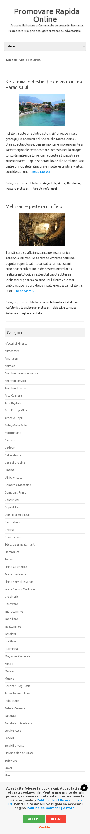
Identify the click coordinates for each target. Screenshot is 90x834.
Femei (9, 559)
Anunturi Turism (15, 388)
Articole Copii (14, 418)
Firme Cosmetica (16, 566)
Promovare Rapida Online (47, 15)
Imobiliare (11, 618)
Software (11, 760)
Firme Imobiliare (15, 574)
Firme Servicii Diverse (19, 581)
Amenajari (11, 358)
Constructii (12, 499)
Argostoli (49, 183)
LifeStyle (10, 641)
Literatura (11, 648)
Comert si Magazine (18, 484)
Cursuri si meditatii (17, 514)
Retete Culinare (15, 708)
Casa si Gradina (15, 462)
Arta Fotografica (16, 410)
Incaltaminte (13, 626)
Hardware (11, 604)
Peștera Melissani (17, 188)
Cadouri (10, 447)
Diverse (10, 529)
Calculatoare (13, 455)
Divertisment (13, 537)
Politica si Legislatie (17, 686)
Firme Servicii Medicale (20, 589)
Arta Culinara (13, 395)
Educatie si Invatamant (20, 544)
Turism (24, 183)
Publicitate (12, 700)
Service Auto (13, 730)
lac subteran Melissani (35, 307)
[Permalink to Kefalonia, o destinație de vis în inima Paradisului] (45, 128)
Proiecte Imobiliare (17, 693)
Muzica (9, 678)
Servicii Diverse (14, 745)
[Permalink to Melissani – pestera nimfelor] (45, 247)
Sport (8, 767)
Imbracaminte (14, 611)
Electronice (12, 552)
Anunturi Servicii (15, 380)
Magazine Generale (17, 656)
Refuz (56, 818)
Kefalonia (73, 183)
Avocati (10, 440)
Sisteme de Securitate (19, 752)
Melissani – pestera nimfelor (35, 206)
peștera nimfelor (32, 313)
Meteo (9, 663)
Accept (34, 818)
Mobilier (10, 671)
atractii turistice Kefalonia (60, 302)
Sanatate (11, 715)
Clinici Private (13, 477)
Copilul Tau (12, 507)
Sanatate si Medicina (18, 723)
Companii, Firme (15, 492)
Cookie (44, 827)
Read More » (41, 172)
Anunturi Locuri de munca (21, 373)
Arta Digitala (13, 403)
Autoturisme (13, 432)
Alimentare (12, 350)
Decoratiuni (12, 522)
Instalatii (10, 633)
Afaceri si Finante (16, 343)
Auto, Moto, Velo (16, 425)
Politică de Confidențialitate (51, 808)
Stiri (7, 775)
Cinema (10, 469)
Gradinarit (11, 596)
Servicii (9, 738)
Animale (10, 365)
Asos (61, 183)
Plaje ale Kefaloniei (44, 188)
